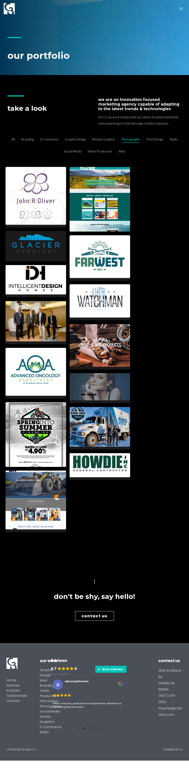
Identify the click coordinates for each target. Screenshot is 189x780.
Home (11, 680)
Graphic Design (75, 139)
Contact (13, 701)
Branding (27, 139)
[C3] (9, 8)
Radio (174, 139)
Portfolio (13, 690)
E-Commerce (49, 139)
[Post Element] (36, 197)
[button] (94, 616)
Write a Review (112, 669)
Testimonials (16, 695)
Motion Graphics (103, 139)
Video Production (100, 151)
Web (121, 151)
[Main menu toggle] (181, 9)
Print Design (154, 139)
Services (13, 685)
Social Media (72, 151)
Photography (130, 139)
